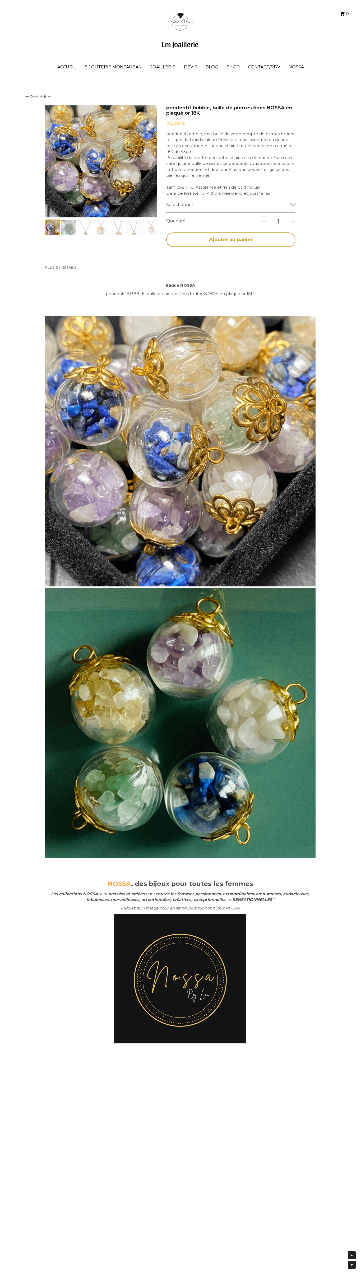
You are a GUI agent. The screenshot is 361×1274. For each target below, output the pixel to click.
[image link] (180, 20)
